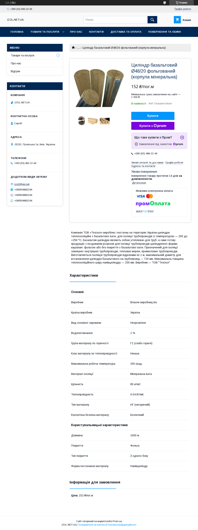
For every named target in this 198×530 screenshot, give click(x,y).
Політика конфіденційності (121, 524)
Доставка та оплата (126, 31)
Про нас (76, 31)
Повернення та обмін (164, 31)
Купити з (146, 125)
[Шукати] (152, 19)
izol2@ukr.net (21, 184)
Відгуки (15, 71)
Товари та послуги (44, 31)
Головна (16, 31)
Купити (152, 115)
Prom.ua (117, 521)
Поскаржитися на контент (91, 524)
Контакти (96, 31)
